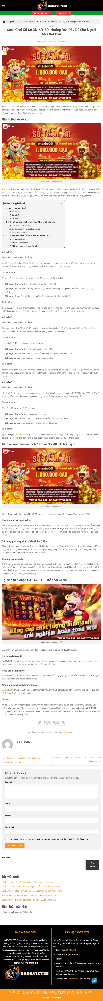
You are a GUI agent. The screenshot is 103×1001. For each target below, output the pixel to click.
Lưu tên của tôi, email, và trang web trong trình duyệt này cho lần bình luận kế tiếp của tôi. (49, 839)
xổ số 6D (20, 434)
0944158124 (72, 950)
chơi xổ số (30, 189)
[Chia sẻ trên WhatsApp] (40, 723)
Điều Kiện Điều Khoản (84, 992)
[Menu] (3, 5)
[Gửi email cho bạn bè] (54, 723)
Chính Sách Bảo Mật (65, 992)
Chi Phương (61, 42)
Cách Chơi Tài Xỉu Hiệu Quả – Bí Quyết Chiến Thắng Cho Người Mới (31, 886)
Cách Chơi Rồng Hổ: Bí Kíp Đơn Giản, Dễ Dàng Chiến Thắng (27, 882)
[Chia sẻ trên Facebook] (45, 723)
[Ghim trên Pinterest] (58, 723)
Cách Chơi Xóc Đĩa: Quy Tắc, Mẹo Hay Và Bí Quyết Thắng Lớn (29, 900)
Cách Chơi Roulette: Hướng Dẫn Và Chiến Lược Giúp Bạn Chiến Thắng (32, 891)
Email (8, 816)
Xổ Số (20, 21)
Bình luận (10, 782)
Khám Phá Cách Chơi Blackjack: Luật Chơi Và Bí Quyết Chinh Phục (30, 895)
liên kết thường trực (68, 732)
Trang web (9, 827)
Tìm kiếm (6, 858)
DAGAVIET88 (13, 106)
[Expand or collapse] (61, 203)
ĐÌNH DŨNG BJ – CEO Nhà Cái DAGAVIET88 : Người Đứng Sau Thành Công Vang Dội (51, 994)
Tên (7, 804)
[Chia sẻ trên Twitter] (49, 723)
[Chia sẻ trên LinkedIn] (63, 723)
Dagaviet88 (73, 978)
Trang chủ (10, 21)
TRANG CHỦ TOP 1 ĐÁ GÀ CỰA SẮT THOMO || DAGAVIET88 (32, 992)
